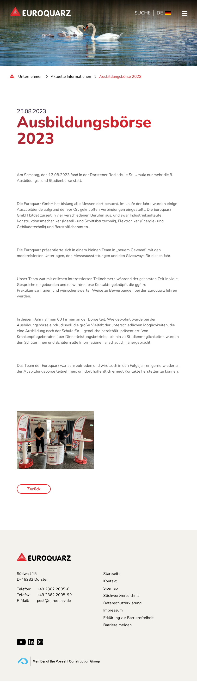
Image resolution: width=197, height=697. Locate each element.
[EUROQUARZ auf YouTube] (21, 642)
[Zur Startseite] (40, 12)
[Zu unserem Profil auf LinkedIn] (31, 642)
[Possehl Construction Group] (59, 661)
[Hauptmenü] (184, 13)
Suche (143, 13)
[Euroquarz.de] (12, 76)
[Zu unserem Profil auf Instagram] (40, 642)
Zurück (33, 489)
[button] (186, 530)
